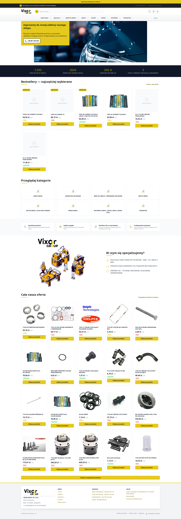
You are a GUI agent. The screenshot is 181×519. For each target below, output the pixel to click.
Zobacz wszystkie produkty (90, 478)
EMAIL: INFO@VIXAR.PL (99, 500)
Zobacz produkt (34, 124)
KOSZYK (60, 500)
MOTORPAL (114, 18)
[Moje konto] (157, 11)
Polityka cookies (133, 513)
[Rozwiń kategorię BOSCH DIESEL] (88, 18)
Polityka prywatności (122, 513)
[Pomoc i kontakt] (153, 11)
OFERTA (60, 494)
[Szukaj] (36, 11)
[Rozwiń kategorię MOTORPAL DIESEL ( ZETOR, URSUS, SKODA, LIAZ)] (120, 18)
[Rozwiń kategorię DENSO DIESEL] (107, 18)
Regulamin (141, 513)
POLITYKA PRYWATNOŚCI (134, 499)
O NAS (60, 492)
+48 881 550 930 (33, 41)
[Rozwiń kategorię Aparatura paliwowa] (62, 18)
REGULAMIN (130, 496)
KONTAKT (61, 497)
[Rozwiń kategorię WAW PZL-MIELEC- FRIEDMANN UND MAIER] (78, 18)
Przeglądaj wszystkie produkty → (149, 297)
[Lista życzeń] (149, 11)
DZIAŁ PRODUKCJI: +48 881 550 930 (103, 494)
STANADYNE (127, 18)
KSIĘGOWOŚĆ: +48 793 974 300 (102, 497)
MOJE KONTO (62, 502)
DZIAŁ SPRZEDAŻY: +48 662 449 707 (103, 492)
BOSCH (84, 18)
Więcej (155, 18)
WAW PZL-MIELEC (71, 18)
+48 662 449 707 (140, 5)
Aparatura (57, 18)
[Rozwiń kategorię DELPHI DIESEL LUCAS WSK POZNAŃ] (98, 18)
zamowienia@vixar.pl (154, 5)
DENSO (103, 18)
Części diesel (44, 18)
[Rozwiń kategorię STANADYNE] (133, 18)
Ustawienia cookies (154, 513)
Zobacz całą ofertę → (153, 84)
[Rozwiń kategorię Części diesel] (50, 18)
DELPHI (93, 18)
